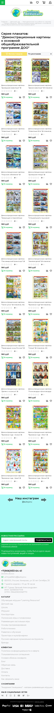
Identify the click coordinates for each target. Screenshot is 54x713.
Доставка (5, 668)
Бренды (5, 642)
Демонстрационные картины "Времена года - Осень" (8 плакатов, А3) (12, 433)
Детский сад (7, 604)
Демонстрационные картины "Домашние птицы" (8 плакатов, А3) (39, 173)
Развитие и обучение (11, 632)
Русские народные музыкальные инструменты (22, 639)
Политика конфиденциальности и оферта (20, 651)
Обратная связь (8, 665)
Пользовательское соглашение (15, 654)
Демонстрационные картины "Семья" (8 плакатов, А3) (39, 347)
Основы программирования (13, 625)
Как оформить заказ (10, 679)
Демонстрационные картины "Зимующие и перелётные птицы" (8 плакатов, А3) (12, 216)
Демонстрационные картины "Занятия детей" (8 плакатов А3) (39, 260)
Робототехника (8, 628)
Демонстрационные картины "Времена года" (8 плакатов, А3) (39, 303)
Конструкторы (7, 614)
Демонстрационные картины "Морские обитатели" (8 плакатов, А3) (12, 173)
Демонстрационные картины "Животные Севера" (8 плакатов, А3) (12, 130)
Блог (3, 661)
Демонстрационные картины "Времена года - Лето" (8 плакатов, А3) (39, 433)
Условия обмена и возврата (13, 658)
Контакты (5, 675)
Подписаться (43, 540)
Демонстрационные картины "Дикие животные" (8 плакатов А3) (40, 86)
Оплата (4, 672)
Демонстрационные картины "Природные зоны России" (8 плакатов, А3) (13, 347)
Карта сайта (39, 702)
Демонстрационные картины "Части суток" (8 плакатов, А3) (12, 303)
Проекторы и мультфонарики (14, 635)
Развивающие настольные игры (15, 621)
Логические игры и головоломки (16, 618)
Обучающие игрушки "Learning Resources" (20, 600)
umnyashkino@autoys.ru (15, 577)
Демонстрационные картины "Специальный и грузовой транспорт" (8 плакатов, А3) (39, 216)
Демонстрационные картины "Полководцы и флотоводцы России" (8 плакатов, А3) (39, 390)
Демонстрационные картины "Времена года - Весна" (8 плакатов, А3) (39, 477)
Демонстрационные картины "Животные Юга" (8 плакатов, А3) (39, 130)
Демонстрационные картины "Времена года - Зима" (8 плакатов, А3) (12, 477)
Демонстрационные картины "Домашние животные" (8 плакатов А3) (12, 86)
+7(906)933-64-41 (11, 570)
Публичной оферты (9, 546)
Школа (4, 607)
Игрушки (5, 611)
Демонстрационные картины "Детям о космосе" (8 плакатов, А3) (12, 390)
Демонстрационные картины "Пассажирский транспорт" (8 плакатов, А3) (13, 260)
